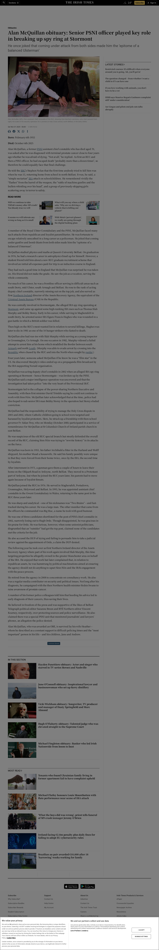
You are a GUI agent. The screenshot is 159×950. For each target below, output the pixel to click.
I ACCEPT (141, 930)
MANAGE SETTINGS (141, 936)
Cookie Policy (11, 938)
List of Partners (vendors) (79, 931)
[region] (79, 933)
